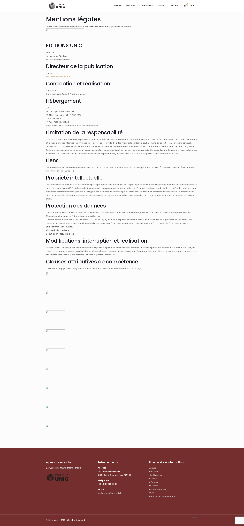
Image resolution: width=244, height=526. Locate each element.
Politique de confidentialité (162, 496)
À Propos (153, 482)
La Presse (153, 485)
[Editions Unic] (57, 5)
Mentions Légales (157, 489)
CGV (151, 492)
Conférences (155, 475)
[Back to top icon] (195, 520)
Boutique (153, 471)
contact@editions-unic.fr (58, 76)
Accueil (152, 467)
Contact (153, 478)
